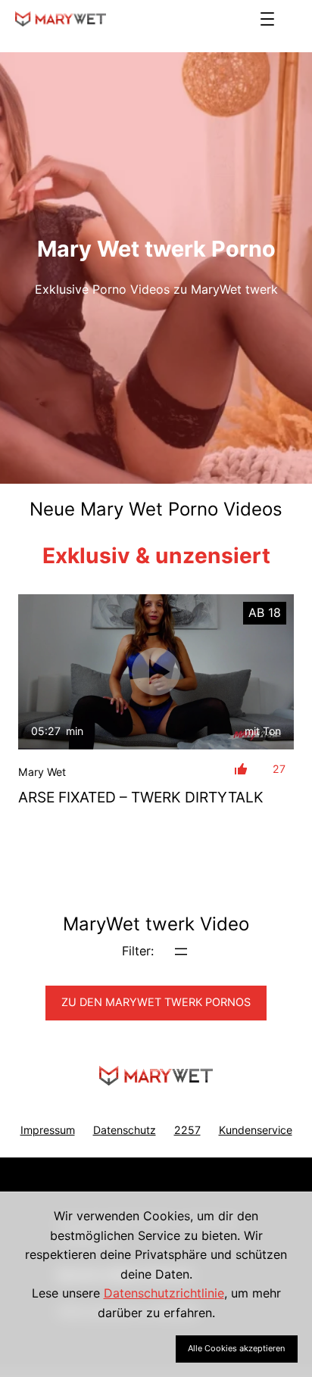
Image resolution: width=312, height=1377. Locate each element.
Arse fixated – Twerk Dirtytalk (141, 797)
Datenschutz (124, 1129)
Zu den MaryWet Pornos (156, 1002)
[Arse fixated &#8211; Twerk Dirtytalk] (156, 671)
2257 (187, 1129)
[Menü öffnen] (267, 19)
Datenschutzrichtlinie (164, 1293)
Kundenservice (255, 1129)
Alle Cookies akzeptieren (236, 1348)
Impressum (47, 1129)
